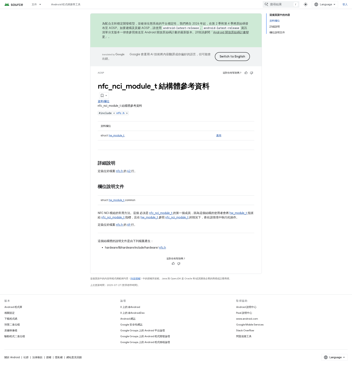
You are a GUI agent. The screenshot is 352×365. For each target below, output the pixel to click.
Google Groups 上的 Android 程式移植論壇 (145, 342)
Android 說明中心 (246, 307)
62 (129, 171)
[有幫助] (246, 73)
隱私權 (59, 357)
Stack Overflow (245, 330)
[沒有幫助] (251, 73)
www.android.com (247, 318)
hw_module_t (117, 135)
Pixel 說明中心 (244, 312)
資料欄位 (103, 101)
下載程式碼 (10, 318)
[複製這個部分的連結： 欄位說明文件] (127, 187)
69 (129, 225)
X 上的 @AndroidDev (132, 312)
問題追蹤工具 (244, 336)
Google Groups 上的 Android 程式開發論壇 (145, 336)
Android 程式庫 (13, 307)
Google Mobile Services (249, 324)
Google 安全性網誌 (131, 324)
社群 (26, 357)
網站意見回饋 (74, 357)
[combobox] (281, 4)
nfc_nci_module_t (161, 213)
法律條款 (37, 357)
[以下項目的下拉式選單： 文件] (42, 4)
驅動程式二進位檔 (14, 336)
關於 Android (12, 357)
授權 (48, 357)
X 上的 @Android (130, 307)
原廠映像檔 (10, 330)
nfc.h (121, 113)
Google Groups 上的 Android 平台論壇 (142, 330)
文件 (34, 4)
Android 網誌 (127, 318)
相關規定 (9, 312)
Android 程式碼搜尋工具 (65, 4)
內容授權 (135, 278)
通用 (218, 135)
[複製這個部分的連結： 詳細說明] (120, 163)
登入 (345, 4)
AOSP (101, 72)
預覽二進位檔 (12, 324)
